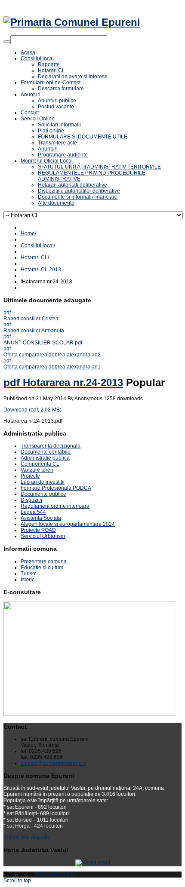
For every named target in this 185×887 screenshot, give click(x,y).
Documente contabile (46, 452)
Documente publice (43, 494)
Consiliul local (37, 245)
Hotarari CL (34, 258)
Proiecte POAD (38, 530)
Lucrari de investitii (43, 482)
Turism (29, 574)
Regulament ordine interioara (55, 506)
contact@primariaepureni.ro (53, 763)
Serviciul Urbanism (43, 536)
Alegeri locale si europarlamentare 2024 (68, 524)
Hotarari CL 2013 (41, 270)
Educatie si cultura (42, 568)
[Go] (6, 41)
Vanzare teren (37, 470)
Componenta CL (40, 464)
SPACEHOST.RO (54, 875)
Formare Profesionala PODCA (56, 488)
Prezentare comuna (44, 562)
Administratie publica (45, 458)
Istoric (27, 580)
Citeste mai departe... (28, 838)
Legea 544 (33, 512)
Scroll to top (17, 881)
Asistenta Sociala (41, 518)
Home (28, 233)
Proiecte (30, 476)
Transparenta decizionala (50, 446)
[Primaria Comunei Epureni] (71, 22)
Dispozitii (31, 500)
